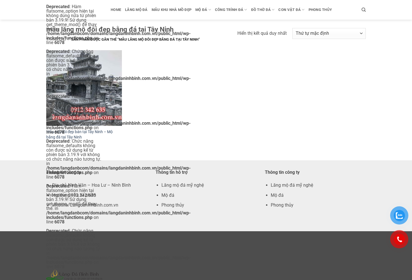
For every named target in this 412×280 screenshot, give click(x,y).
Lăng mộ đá (136, 10)
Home (116, 10)
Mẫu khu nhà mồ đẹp (172, 10)
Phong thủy (320, 10)
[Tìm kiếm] (364, 9)
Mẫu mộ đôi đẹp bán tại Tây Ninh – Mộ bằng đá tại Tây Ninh (79, 134)
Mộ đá (201, 10)
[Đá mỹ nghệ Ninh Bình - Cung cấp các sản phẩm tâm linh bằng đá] (74, 274)
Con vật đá (289, 10)
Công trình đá (229, 10)
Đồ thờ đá (261, 10)
